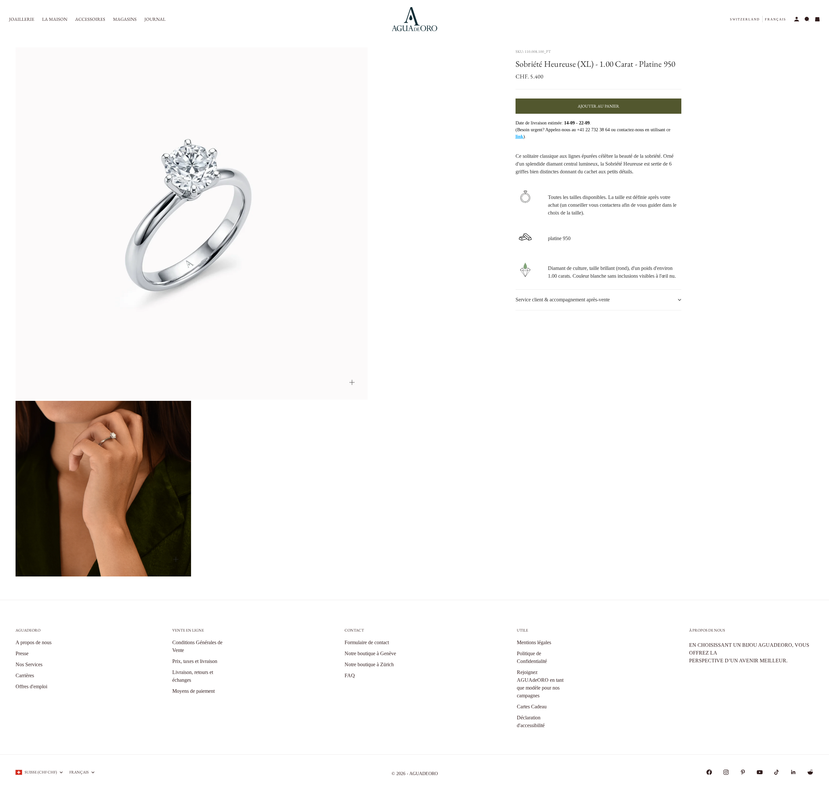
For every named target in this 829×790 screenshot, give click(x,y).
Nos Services (29, 664)
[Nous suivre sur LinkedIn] (793, 772)
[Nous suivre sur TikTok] (776, 772)
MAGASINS (125, 19)
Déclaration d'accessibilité (531, 721)
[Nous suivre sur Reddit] (810, 772)
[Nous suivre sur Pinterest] (743, 772)
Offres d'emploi (31, 686)
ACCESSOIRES (90, 19)
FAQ (350, 675)
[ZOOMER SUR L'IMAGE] (352, 382)
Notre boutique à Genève (370, 653)
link (519, 136)
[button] (744, 19)
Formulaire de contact (367, 642)
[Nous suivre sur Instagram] (726, 772)
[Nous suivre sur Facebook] (709, 772)
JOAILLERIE (21, 19)
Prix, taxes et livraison (194, 661)
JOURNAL (154, 19)
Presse (22, 653)
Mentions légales (534, 642)
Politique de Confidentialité (532, 657)
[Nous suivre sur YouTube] (759, 772)
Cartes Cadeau (532, 706)
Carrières (25, 675)
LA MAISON (54, 19)
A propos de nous (33, 642)
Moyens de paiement (193, 691)
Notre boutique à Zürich (369, 664)
